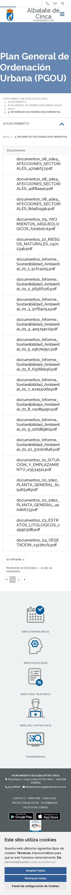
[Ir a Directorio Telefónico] (47, 3)
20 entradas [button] (14, 559)
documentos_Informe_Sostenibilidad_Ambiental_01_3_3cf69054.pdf (38, 304)
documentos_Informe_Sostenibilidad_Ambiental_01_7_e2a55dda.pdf (38, 384)
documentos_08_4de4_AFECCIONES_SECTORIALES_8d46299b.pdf (38, 204)
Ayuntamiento (17, 102)
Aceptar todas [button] (35, 870)
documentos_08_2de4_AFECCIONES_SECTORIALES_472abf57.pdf (38, 164)
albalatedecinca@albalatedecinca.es (45, 787)
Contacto (19, 798)
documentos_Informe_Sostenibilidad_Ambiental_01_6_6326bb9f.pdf (38, 364)
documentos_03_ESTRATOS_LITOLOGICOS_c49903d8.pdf (38, 525)
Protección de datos (25, 803)
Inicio (11, 108)
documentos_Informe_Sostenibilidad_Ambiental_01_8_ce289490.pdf (38, 404)
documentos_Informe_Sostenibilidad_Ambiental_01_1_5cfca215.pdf (38, 264)
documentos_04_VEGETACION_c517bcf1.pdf (37, 542)
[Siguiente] (25, 579)
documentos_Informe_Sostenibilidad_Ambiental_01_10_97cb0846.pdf (38, 444)
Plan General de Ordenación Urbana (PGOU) (35, 105)
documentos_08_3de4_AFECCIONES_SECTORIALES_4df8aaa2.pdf (38, 184)
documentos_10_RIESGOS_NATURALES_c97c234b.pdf (37, 244)
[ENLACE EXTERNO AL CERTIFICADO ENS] (35, 827)
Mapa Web (34, 798)
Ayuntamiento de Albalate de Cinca (25, 98)
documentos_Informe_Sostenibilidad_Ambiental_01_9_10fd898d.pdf (38, 424)
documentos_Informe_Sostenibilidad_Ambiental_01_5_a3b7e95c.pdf (38, 344)
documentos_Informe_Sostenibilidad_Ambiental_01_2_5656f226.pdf (38, 284)
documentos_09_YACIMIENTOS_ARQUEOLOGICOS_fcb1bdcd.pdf (37, 224)
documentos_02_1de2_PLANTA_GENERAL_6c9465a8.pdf (38, 485)
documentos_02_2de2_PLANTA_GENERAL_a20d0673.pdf (37, 505)
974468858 (13, 787)
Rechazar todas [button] (35, 878)
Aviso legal (49, 798)
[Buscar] (62, 3)
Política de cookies (35, 807)
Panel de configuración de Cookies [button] (35, 886)
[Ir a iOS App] (48, 816)
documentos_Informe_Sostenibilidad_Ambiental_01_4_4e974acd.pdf (38, 324)
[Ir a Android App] (21, 816)
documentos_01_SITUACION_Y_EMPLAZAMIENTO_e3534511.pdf (38, 465)
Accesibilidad (49, 803)
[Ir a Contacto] (55, 3)
